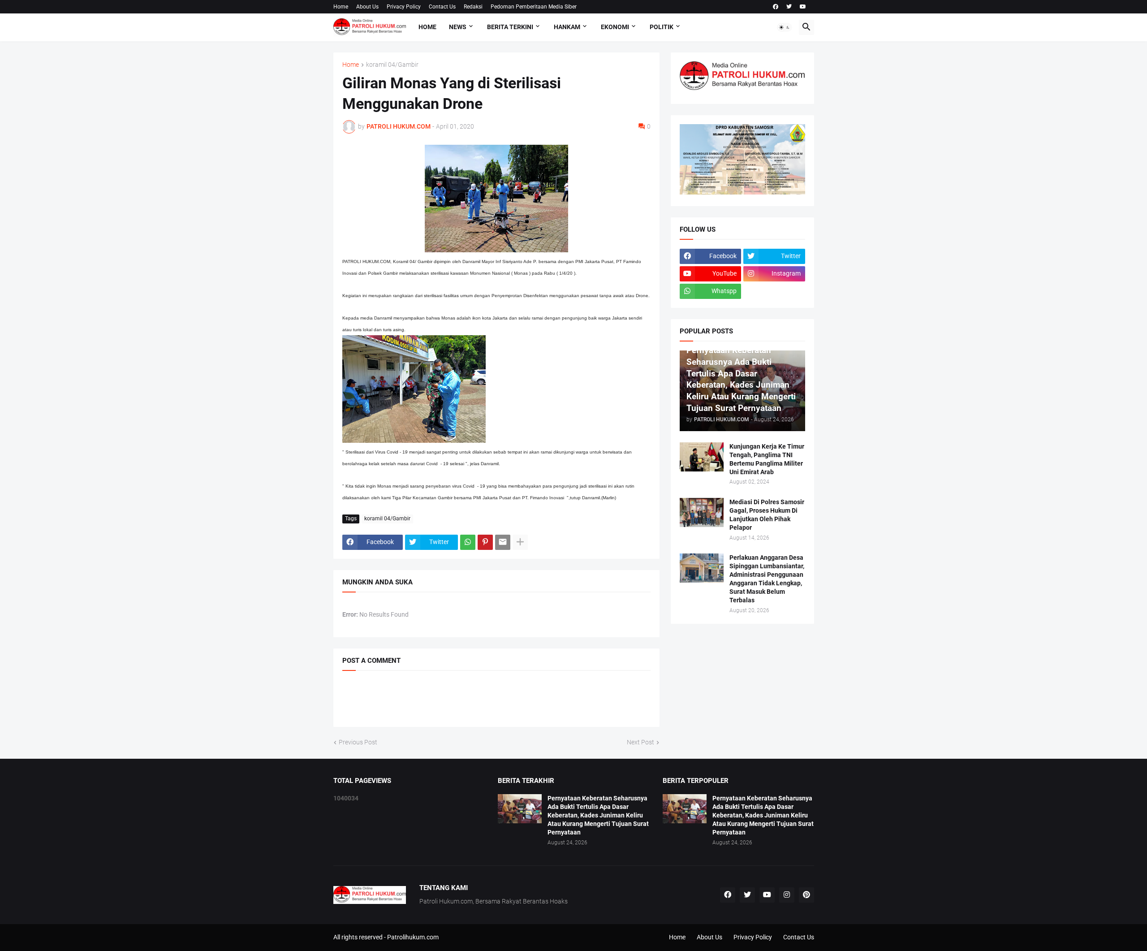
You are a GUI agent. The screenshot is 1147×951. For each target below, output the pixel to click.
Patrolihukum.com (413, 937)
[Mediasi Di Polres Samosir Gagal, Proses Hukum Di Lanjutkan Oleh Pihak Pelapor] (702, 512)
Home (340, 7)
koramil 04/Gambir (392, 64)
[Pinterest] (485, 542)
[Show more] (520, 542)
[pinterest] (806, 895)
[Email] (502, 542)
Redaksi (473, 7)
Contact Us (442, 7)
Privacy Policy (404, 7)
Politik (661, 26)
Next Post (640, 742)
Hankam (567, 26)
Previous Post (358, 742)
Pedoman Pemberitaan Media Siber (534, 7)
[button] (784, 27)
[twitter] (789, 6)
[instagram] (786, 895)
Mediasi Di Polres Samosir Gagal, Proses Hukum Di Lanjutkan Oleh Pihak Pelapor (766, 514)
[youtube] (803, 6)
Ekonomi (615, 26)
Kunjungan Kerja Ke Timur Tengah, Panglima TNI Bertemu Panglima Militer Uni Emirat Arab (766, 459)
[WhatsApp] (467, 542)
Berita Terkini (510, 26)
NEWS (457, 26)
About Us (367, 7)
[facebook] (775, 6)
